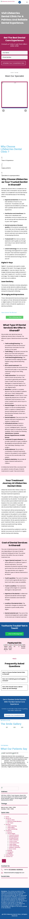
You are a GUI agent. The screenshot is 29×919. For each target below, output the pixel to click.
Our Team (10, 823)
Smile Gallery (9, 855)
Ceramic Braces (14, 835)
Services (8, 824)
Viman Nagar (11, 833)
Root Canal (12, 849)
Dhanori (9, 832)
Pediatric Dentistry (14, 847)
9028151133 (19, 869)
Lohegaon (10, 852)
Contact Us (9, 856)
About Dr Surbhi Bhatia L (14, 821)
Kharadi (9, 850)
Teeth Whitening (12, 829)
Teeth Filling (10, 827)
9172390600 (12, 869)
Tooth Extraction (14, 843)
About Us (8, 818)
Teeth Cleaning (12, 826)
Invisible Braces (13, 838)
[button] (2, 648)
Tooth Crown (13, 841)
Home (7, 817)
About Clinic (11, 820)
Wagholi (9, 853)
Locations (8, 830)
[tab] (14, 673)
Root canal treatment (12, 365)
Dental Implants (14, 837)
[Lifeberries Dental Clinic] (8, 2)
